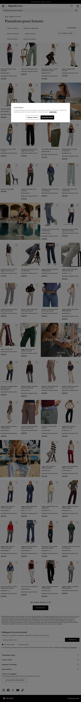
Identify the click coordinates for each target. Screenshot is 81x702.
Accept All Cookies (47, 117)
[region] (40, 113)
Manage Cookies (33, 117)
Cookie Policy (53, 112)
